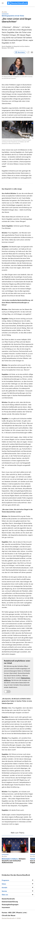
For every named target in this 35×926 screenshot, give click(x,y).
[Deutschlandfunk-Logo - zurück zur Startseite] (17, 3)
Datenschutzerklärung (10, 901)
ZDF (14, 912)
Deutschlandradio (8, 899)
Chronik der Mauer (8, 915)
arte (25, 912)
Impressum (6, 907)
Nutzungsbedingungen (10, 904)
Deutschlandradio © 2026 (11, 918)
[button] (3, 3)
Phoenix (19, 912)
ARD (10, 912)
